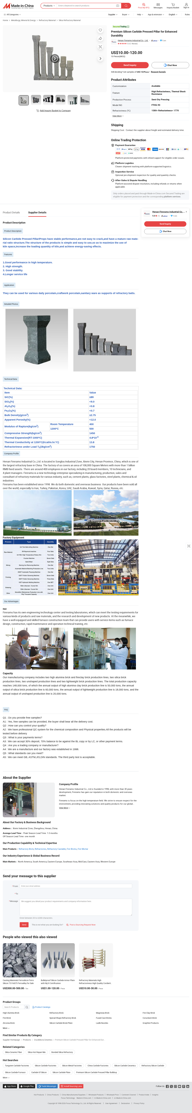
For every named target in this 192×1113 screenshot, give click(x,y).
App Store (10, 1086)
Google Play (27, 1086)
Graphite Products (151, 1023)
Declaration (125, 1103)
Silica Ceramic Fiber (13, 1052)
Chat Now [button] (172, 65)
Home (5, 20)
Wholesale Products (96, 1095)
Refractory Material (47, 20)
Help (139, 14)
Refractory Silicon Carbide (153, 1065)
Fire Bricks (72, 848)
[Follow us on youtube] (179, 1086)
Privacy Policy (139, 1103)
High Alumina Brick (11, 1012)
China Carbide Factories (98, 1065)
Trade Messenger (47, 1086)
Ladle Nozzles (102, 1023)
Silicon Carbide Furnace (15, 1072)
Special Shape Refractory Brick (62, 1018)
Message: (14, 901)
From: (15, 886)
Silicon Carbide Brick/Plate (60, 1023)
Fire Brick (7, 1018)
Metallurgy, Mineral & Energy (23, 20)
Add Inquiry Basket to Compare (55, 110)
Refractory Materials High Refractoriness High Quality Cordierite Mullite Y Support (95, 983)
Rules (187, 14)
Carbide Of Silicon (39, 1072)
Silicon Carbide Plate (61, 1072)
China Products (53, 1095)
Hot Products (39, 1095)
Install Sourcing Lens (73, 1086)
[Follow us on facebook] (167, 1086)
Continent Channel (129, 1095)
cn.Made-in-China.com (122, 1098)
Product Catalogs (42, 1007)
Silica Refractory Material (70, 20)
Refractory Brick (26, 848)
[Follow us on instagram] (175, 1086)
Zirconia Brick (9, 1023)
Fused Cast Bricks (104, 1018)
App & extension (155, 14)
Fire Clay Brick (149, 1012)
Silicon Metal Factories (72, 1065)
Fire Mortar (83, 848)
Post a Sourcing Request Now (81, 924)
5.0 (156, 216)
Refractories (40, 848)
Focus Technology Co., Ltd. (76, 1103)
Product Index (144, 1095)
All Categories (13, 14)
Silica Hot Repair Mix (37, 1052)
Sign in (186, 7)
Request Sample (158, 72)
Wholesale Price (113, 1095)
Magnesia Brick (102, 1012)
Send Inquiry (130, 65)
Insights (155, 1095)
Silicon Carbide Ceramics (125, 1065)
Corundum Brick (150, 1018)
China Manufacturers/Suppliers (73, 1095)
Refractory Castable (56, 848)
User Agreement (111, 1103)
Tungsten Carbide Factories (17, 1065)
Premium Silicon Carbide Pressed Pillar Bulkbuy (96, 1072)
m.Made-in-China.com (102, 1098)
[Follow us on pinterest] (183, 1086)
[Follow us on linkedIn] (187, 1086)
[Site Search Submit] (126, 6)
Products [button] (48, 5)
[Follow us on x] (171, 1086)
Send (24, 924)
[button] (117, 5)
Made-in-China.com (84, 1098)
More (5, 1077)
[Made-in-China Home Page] (18, 6)
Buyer (124, 14)
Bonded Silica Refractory (62, 1052)
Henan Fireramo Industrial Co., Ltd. (133, 40)
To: (17, 893)
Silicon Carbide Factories (45, 1065)
